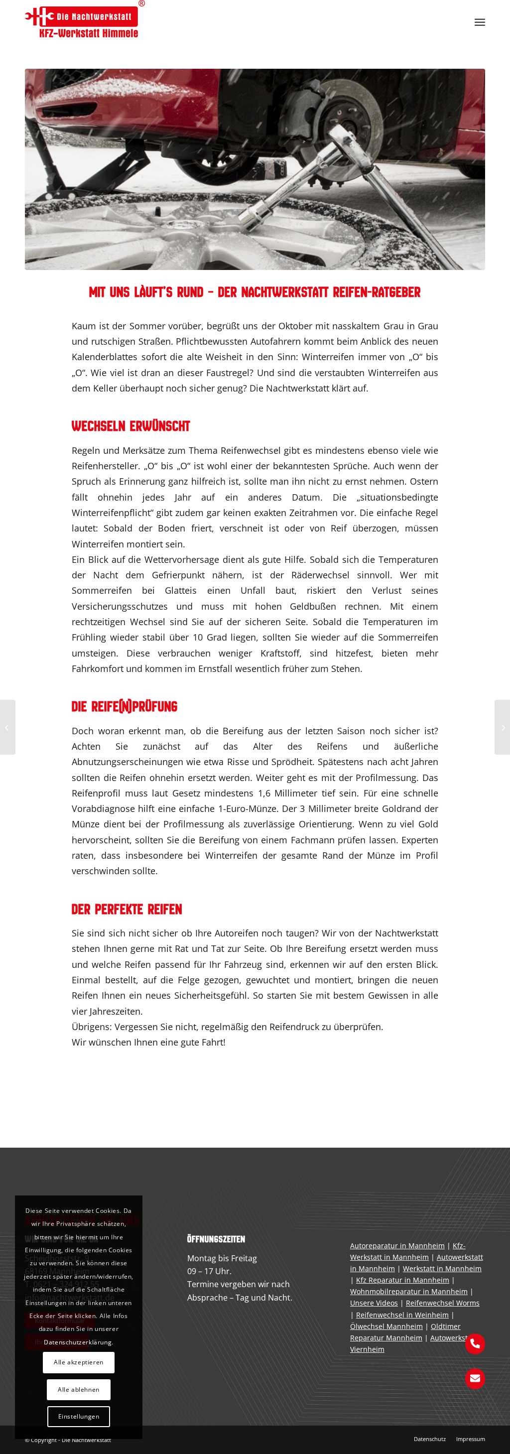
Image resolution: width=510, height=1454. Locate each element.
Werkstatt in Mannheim (442, 1268)
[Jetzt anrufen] (475, 1342)
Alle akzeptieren (79, 1362)
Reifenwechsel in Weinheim (402, 1315)
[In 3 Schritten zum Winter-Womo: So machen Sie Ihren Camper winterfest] (502, 727)
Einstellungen (79, 1416)
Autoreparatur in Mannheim (397, 1245)
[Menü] (480, 22)
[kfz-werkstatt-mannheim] (85, 22)
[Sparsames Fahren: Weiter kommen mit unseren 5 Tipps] (7, 727)
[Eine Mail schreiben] (475, 1377)
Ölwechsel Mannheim (386, 1326)
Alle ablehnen (79, 1389)
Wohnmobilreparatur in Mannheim (409, 1291)
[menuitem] (480, 22)
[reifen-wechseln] (255, 169)
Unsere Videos (374, 1303)
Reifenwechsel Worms (443, 1303)
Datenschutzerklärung (78, 1342)
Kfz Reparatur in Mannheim (402, 1280)
